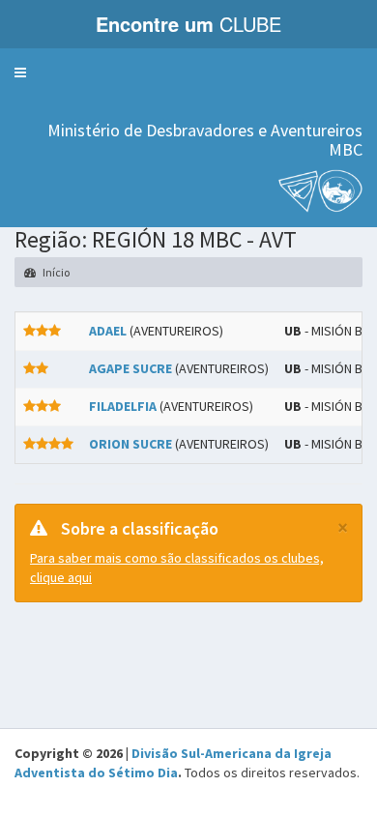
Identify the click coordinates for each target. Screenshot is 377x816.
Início (55, 272)
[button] (20, 72)
